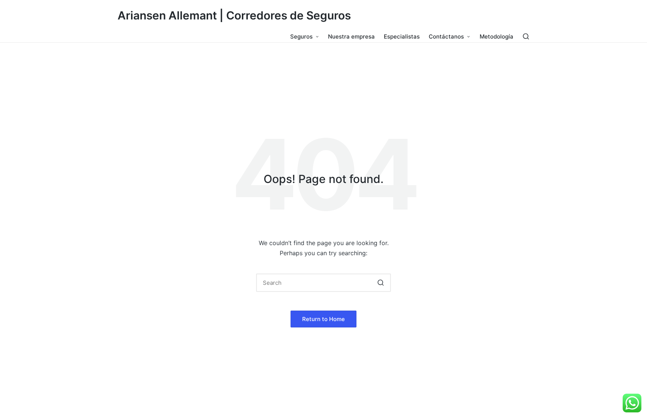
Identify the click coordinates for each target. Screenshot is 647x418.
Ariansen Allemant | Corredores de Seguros (234, 15)
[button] (380, 283)
